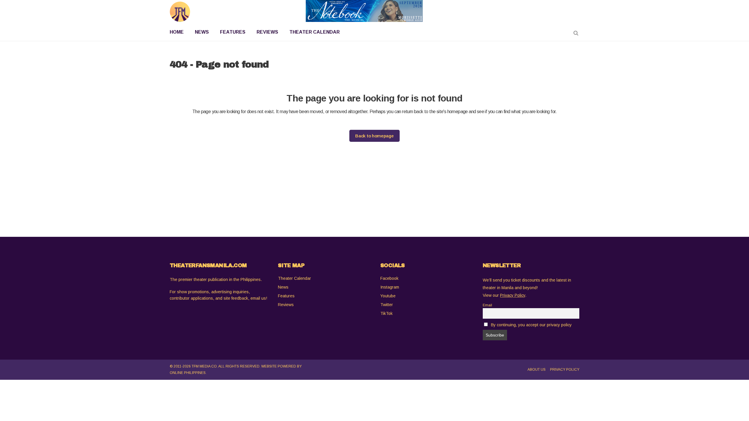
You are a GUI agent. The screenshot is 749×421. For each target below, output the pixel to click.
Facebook (389, 278)
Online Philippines (188, 373)
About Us (537, 369)
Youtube (388, 296)
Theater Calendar (294, 278)
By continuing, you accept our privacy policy (531, 324)
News (283, 287)
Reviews (286, 304)
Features (286, 296)
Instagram (389, 287)
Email (487, 305)
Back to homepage (374, 135)
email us (258, 298)
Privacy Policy (564, 369)
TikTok (386, 313)
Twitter (386, 304)
